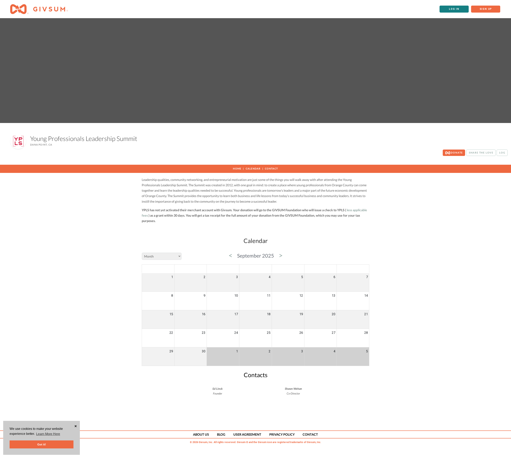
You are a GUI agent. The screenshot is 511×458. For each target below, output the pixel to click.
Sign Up (486, 9)
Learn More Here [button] (48, 434)
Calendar (253, 168)
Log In (454, 9)
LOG (502, 152)
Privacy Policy (282, 434)
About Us (201, 434)
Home (237, 168)
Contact (271, 168)
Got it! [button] (41, 444)
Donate (456, 152)
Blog (221, 434)
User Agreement (247, 434)
